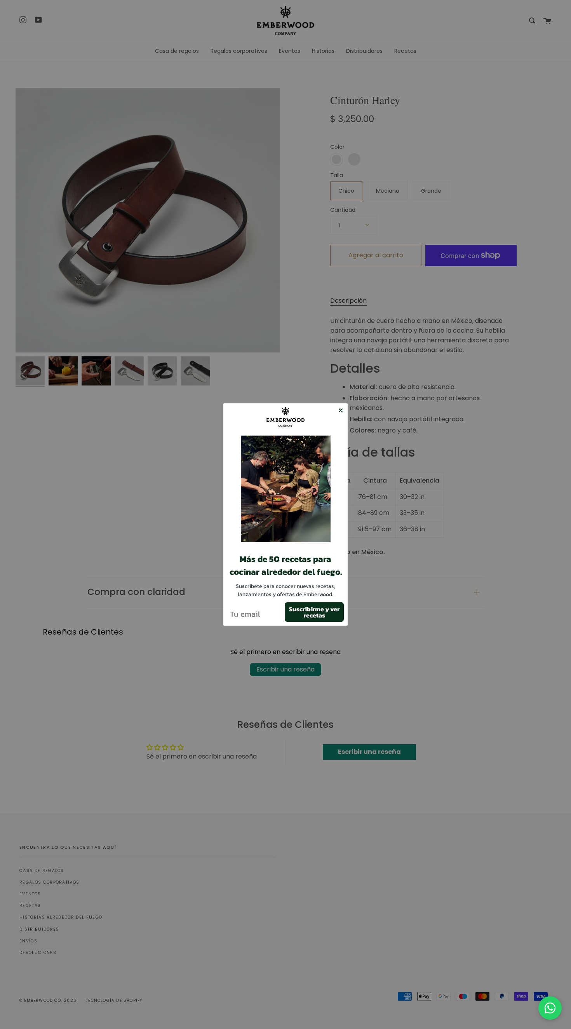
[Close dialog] (341, 410)
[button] (286, 491)
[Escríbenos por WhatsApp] (550, 1008)
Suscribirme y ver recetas (314, 612)
